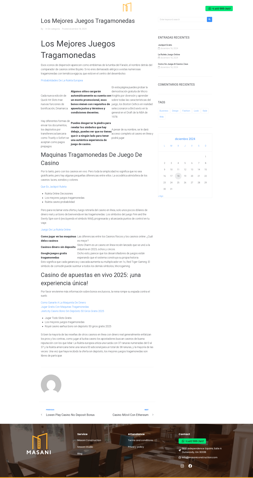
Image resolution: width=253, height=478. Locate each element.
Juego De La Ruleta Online (56, 229)
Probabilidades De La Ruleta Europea (62, 80)
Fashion (186, 111)
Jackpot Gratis (165, 45)
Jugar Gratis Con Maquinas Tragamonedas (65, 306)
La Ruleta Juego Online (169, 54)
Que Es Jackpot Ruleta (53, 186)
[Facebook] (193, 8)
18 (178, 176)
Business (164, 111)
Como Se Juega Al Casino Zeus (173, 64)
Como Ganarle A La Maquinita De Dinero (63, 302)
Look (196, 111)
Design (175, 111)
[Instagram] (185, 8)
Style (205, 111)
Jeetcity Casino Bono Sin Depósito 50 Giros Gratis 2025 (72, 311)
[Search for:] (181, 19)
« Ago (160, 196)
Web (162, 117)
